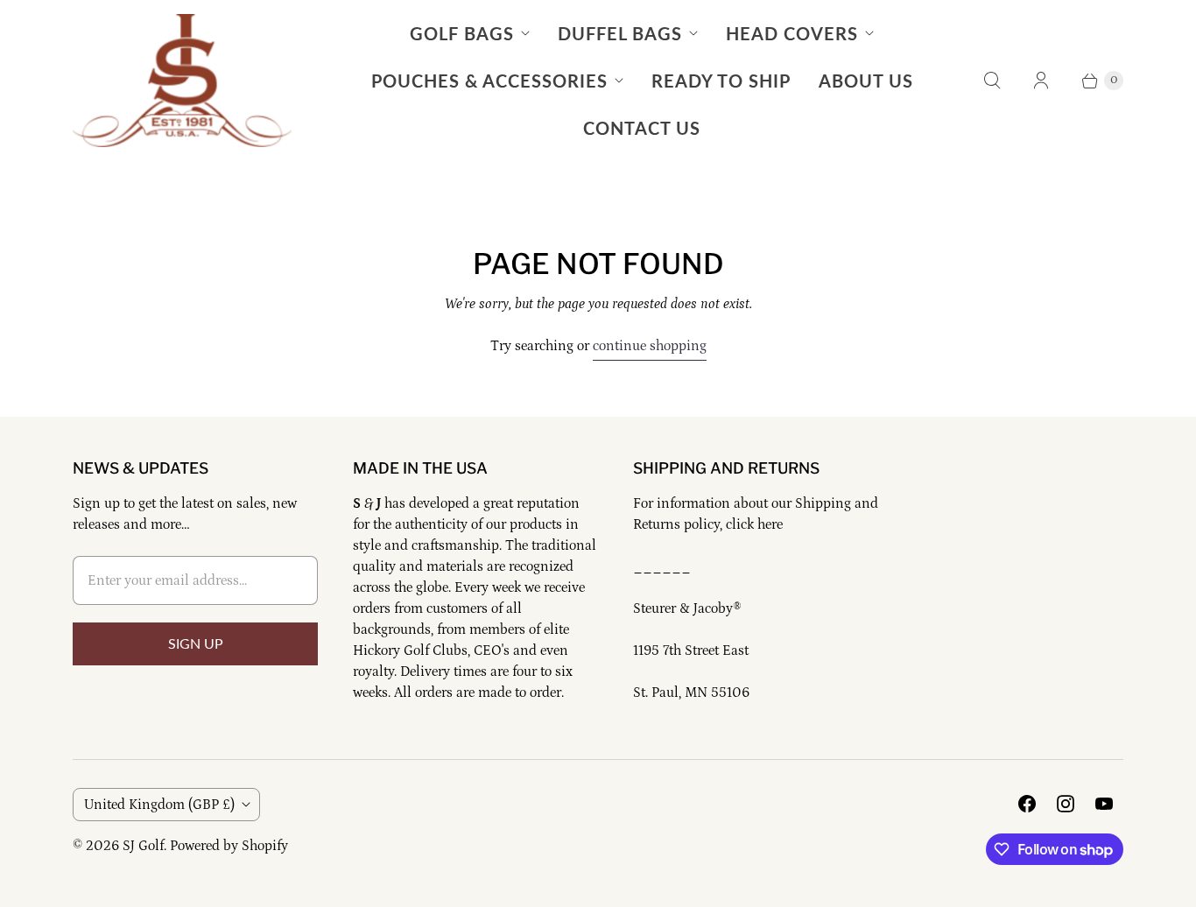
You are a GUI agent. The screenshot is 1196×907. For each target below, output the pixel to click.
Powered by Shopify (229, 846)
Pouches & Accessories (489, 80)
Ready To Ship (721, 80)
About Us (866, 80)
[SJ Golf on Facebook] (1027, 803)
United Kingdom (159, 804)
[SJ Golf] (182, 80)
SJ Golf (143, 846)
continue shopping (650, 346)
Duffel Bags (620, 33)
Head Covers (792, 33)
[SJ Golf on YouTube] (1104, 803)
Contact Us (641, 127)
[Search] (992, 81)
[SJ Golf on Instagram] (1065, 803)
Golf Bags (462, 33)
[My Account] (1041, 81)
